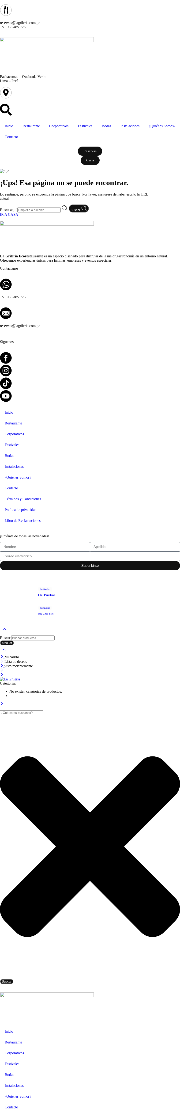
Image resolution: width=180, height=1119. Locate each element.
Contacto (11, 137)
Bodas (106, 126)
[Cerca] (2, 657)
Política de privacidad (21, 510)
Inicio (9, 126)
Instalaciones (129, 126)
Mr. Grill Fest (45, 613)
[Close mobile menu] (2, 675)
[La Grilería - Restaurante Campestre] (10, 679)
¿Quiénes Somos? (162, 126)
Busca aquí (8, 210)
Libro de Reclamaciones (23, 521)
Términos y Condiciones (23, 499)
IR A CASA (9, 214)
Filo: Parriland (46, 594)
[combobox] (21, 712)
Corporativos (58, 126)
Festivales (85, 126)
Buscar (76, 210)
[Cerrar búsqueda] (4, 653)
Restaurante (31, 126)
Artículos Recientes (14, 576)
